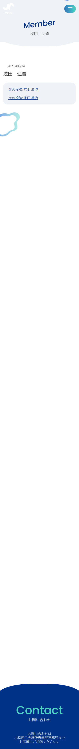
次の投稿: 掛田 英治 (23, 97)
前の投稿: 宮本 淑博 (23, 89)
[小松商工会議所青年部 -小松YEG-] (8, 8)
